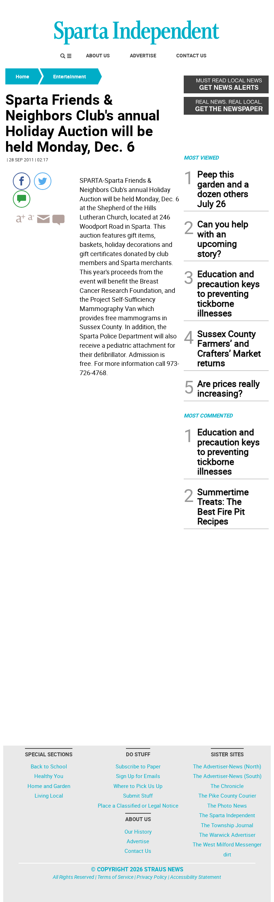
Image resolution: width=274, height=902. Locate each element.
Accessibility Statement (195, 877)
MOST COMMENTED (208, 415)
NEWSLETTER (211, 8)
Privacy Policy (152, 877)
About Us (98, 55)
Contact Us (191, 55)
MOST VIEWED (201, 157)
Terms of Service (115, 877)
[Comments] (21, 198)
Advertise (143, 55)
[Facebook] (21, 181)
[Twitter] (42, 181)
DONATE (251, 8)
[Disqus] (92, 470)
